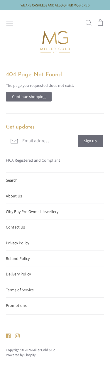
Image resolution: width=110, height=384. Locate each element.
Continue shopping (28, 96)
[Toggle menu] (9, 22)
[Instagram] (15, 335)
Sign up (90, 140)
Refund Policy (18, 258)
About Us (14, 196)
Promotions (16, 305)
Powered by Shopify (21, 355)
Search (12, 180)
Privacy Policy (17, 243)
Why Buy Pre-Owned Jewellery (32, 211)
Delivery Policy (18, 274)
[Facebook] (6, 335)
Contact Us (15, 227)
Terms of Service (20, 289)
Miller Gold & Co (43, 350)
